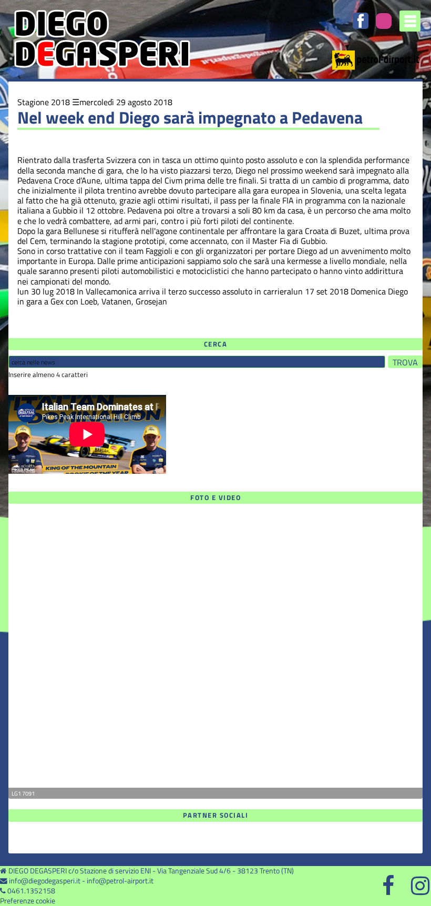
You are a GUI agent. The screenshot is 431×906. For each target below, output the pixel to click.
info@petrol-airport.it (120, 881)
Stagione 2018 (43, 102)
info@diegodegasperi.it (44, 881)
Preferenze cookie (27, 900)
